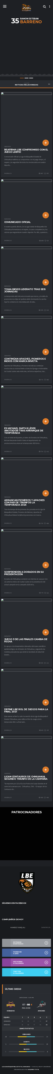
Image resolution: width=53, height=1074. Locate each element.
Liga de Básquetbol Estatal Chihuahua (16, 1066)
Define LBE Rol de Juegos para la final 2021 (26, 710)
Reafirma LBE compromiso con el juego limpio (26, 150)
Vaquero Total (33, 1069)
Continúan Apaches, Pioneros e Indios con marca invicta (25, 360)
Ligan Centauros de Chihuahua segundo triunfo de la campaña (25, 777)
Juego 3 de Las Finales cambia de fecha (25, 640)
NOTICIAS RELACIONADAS (26, 84)
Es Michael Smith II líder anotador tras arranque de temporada (23, 430)
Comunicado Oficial (17, 222)
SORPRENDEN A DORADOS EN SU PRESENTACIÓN (24, 573)
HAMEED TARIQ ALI (17, 927)
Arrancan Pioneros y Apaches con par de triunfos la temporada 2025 (24, 502)
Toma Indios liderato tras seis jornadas (25, 290)
